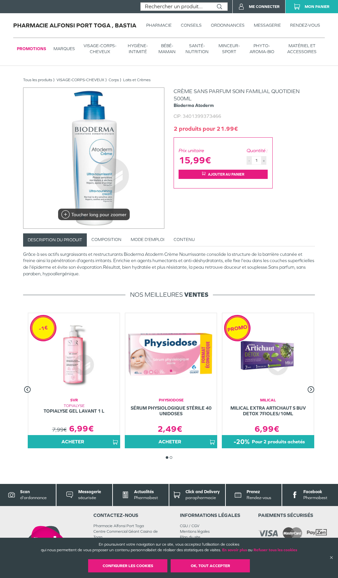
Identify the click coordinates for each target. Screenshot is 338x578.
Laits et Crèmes (137, 80)
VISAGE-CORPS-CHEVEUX (100, 48)
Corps (114, 80)
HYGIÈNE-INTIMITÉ (138, 48)
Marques (64, 48)
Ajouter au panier (226, 174)
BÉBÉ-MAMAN (167, 48)
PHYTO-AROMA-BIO (262, 48)
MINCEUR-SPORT (229, 48)
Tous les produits (37, 80)
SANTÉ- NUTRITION (197, 48)
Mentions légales (195, 531)
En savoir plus (234, 550)
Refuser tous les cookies (275, 550)
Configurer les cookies (128, 565)
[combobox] (176, 6)
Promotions (31, 48)
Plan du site (190, 537)
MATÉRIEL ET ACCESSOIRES (302, 48)
